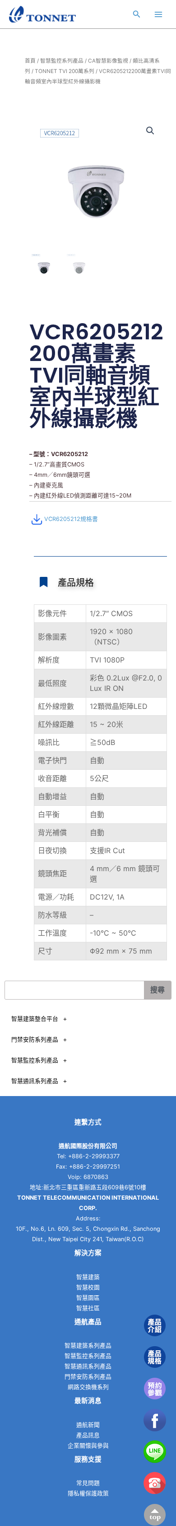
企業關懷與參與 (88, 1445)
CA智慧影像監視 (108, 61)
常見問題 (88, 1483)
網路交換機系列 (88, 1387)
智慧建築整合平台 (34, 1018)
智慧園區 (88, 1297)
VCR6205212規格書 (71, 519)
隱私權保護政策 (88, 1493)
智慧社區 (88, 1308)
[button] (150, 131)
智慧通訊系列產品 (34, 1081)
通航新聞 (88, 1424)
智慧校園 (88, 1287)
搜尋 (157, 990)
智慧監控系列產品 (61, 61)
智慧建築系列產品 (88, 1345)
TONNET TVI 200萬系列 (64, 71)
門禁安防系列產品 (34, 1039)
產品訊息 (88, 1435)
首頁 (30, 61)
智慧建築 (88, 1277)
